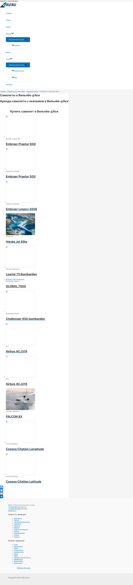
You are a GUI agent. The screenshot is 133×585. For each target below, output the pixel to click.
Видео (8, 52)
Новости (17, 45)
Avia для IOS (18, 546)
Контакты (9, 84)
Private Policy (18, 550)
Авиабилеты (18, 559)
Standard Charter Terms (22, 557)
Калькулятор (18, 561)
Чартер (16, 520)
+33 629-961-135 (14, 507)
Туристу (17, 537)
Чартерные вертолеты (22, 522)
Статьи (16, 535)
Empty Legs (18, 563)
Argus (16, 554)
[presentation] (12, 33)
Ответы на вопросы (21, 529)
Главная (9, 13)
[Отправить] (34, 496)
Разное (16, 531)
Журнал (8, 34)
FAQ (15, 78)
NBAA (16, 556)
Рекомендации (19, 533)
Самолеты (17, 524)
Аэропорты (18, 518)
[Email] (34, 493)
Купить (8, 27)
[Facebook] (34, 487)
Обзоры (16, 528)
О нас (8, 59)
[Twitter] (34, 490)
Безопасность (19, 71)
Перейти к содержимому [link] (9, 1)
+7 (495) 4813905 (14, 509)
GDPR (16, 548)
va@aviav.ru (12, 511)
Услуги (8, 20)
